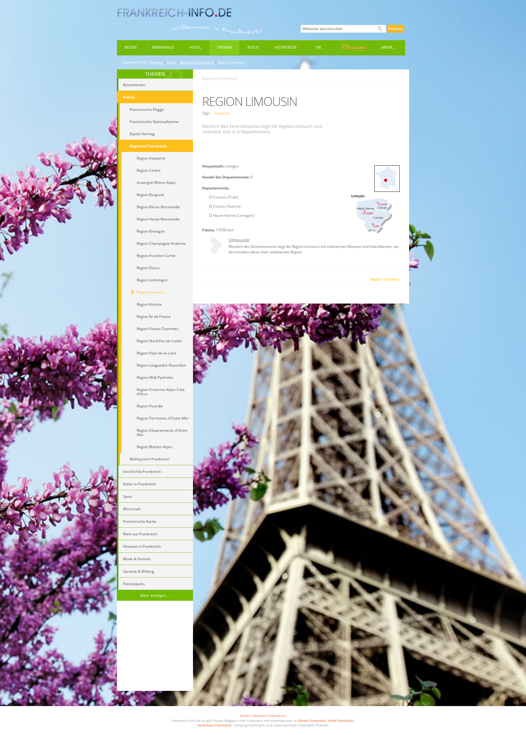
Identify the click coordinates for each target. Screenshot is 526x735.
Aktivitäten (285, 47)
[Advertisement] (155, 647)
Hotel (195, 47)
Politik (172, 62)
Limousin (222, 113)
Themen (224, 47)
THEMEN (155, 74)
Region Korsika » (385, 279)
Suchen (395, 28)
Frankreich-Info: (135, 62)
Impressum (259, 716)
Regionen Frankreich (197, 62)
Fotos (253, 47)
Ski (318, 47)
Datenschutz (277, 716)
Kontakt (245, 716)
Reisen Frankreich (312, 720)
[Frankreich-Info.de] (174, 12)
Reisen (130, 47)
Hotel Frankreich (341, 720)
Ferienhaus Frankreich (214, 725)
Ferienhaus (163, 47)
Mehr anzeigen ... (155, 595)
